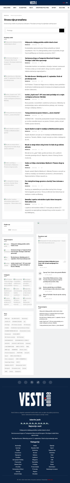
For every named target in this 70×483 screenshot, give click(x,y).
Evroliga (7, 324)
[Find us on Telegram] (50, 382)
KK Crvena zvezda (10, 337)
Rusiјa (24, 368)
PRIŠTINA (19, 352)
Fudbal (7, 327)
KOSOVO (7, 343)
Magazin (35, 459)
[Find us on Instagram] (25, 382)
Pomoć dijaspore (10, 352)
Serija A (27, 352)
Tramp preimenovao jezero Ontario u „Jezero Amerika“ (42, 113)
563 (42, 149)
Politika (35, 464)
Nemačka (35, 462)
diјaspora (18, 371)
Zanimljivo (52, 467)
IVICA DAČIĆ (16, 334)
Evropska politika (42, 7)
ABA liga (7, 318)
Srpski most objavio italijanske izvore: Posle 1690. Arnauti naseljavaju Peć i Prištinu (48, 263)
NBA (27, 346)
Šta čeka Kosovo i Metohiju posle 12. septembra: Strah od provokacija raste (35, 438)
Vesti (31, 7)
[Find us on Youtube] (44, 382)
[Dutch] (25, 423)
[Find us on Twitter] (32, 382)
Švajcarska (52, 450)
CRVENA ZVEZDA (17, 321)
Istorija (18, 471)
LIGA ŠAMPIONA (9, 346)
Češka (18, 450)
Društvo (18, 457)
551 (42, 167)
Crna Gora (18, 452)
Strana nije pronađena (16, 15)
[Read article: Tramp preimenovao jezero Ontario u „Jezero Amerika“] (13, 118)
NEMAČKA (14, 349)
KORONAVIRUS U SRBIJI (22, 340)
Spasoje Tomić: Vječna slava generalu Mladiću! (54, 272)
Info (14, 7)
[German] (33, 423)
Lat (64, 2)
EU (24, 321)
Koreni (35, 452)
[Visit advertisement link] (52, 226)
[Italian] (39, 423)
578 (42, 81)
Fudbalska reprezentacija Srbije (20, 327)
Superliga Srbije (9, 362)
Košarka (28, 343)
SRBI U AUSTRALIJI (15, 356)
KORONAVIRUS (9, 340)
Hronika (18, 467)
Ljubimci (35, 457)
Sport (54, 7)
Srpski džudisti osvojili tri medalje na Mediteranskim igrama (44, 129)
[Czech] (22, 423)
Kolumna (35, 450)
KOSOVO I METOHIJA (18, 343)
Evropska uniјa (16, 368)
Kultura (62, 7)
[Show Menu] (3, 2)
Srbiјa (11, 371)
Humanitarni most (25, 331)
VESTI (18, 362)
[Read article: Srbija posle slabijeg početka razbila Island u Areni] (13, 47)
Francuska (18, 462)
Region (35, 471)
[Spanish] (47, 423)
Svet (52, 455)
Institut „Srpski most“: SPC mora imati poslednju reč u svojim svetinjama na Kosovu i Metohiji (21, 265)
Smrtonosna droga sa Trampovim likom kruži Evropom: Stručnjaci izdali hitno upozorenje (21, 251)
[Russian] (42, 423)
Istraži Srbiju (18, 474)
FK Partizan (27, 324)
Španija (52, 445)
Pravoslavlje (35, 467)
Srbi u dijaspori (9, 359)
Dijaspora (22, 7)
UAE (52, 459)
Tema (52, 457)
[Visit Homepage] (33, 3)
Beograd (7, 368)
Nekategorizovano (52, 469)
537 (42, 44)
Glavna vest (18, 464)
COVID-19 (7, 321)
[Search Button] (61, 30)
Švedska (52, 452)
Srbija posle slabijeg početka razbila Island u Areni (41, 42)
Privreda (35, 469)
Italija (35, 445)
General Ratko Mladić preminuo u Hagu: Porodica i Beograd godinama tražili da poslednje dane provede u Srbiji (52, 279)
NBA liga (7, 349)
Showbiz (35, 474)
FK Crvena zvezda (17, 324)
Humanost (8, 334)
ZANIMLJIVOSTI (9, 365)
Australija (24, 318)
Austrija (18, 448)
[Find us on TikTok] (38, 382)
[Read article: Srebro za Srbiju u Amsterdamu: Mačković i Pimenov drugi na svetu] (13, 168)
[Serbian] (44, 423)
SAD (6, 371)
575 (42, 204)
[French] (30, 423)
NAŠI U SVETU (20, 346)
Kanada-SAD (35, 448)
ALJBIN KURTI (16, 318)
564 (42, 99)
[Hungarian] (36, 423)
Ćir (67, 2)
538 (42, 62)
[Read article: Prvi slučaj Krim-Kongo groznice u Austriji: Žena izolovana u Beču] (13, 186)
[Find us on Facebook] (19, 382)
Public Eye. (50, 479)
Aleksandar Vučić (21, 365)
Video (52, 464)
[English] (27, 423)
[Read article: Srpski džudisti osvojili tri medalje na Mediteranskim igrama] (13, 134)
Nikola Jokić (23, 349)
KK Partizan (20, 337)
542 (42, 131)
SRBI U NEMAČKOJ (21, 359)
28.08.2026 (34, 44)
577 (42, 186)
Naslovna (7, 7)
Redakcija (27, 44)
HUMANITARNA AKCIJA (11, 331)
